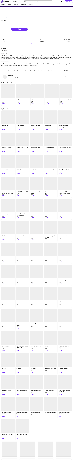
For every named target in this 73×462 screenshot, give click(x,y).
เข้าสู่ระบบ (69, 1)
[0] (61, 2)
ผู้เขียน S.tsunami (14, 13)
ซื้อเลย (19, 29)
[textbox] (36, 61)
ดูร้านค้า (66, 76)
